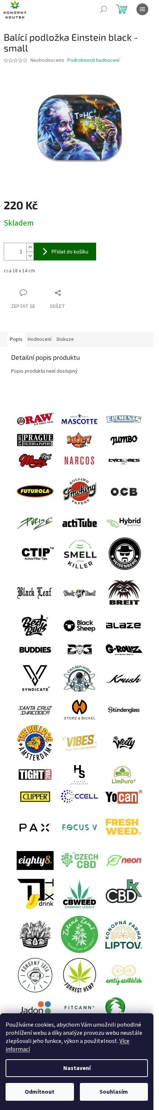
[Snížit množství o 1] (30, 256)
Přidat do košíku (69, 251)
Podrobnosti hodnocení (93, 60)
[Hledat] (103, 9)
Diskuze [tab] (65, 339)
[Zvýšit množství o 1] (30, 247)
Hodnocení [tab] (39, 339)
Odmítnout (39, 1092)
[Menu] (142, 9)
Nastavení (77, 1068)
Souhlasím (113, 1092)
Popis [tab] (16, 339)
